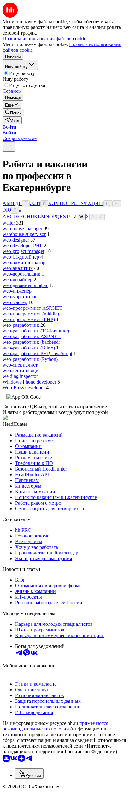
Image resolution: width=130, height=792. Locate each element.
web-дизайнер (17, 279)
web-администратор (24, 262)
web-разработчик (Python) (30, 359)
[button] (9, 127)
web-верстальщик (21, 274)
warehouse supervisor (24, 234)
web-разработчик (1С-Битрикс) (36, 330)
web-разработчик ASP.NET (32, 336)
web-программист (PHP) (29, 319)
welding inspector (20, 376)
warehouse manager (22, 228)
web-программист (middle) (31, 313)
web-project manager (23, 251)
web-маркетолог (20, 296)
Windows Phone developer (29, 381)
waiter (9, 223)
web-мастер (15, 302)
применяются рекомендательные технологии (55, 725)
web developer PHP (23, 245)
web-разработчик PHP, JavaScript (37, 353)
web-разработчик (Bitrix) (29, 347)
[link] (13, 112)
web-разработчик (21, 325)
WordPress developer (24, 387)
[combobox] (29, 773)
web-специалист (20, 364)
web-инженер (17, 291)
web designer (16, 240)
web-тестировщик (22, 370)
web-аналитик (18, 268)
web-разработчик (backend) (31, 342)
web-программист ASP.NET (32, 308)
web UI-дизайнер (21, 257)
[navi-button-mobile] (9, 146)
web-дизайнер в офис (25, 285)
